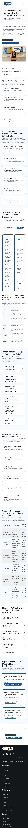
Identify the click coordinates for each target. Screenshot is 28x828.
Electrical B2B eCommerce (16, 66)
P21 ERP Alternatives (17, 71)
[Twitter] (7, 754)
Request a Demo (8, 40)
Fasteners (5, 802)
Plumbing (5, 797)
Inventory (5, 770)
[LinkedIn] (4, 754)
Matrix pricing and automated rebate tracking (12, 170)
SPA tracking (9, 478)
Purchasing (6, 778)
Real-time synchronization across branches (12, 200)
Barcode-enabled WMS (8, 160)
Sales (4, 775)
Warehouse (6, 773)
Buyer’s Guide (6, 818)
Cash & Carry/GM (7, 808)
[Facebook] (13, 754)
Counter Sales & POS (6, 66)
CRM (4, 786)
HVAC (4, 799)
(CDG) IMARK (17, 79)
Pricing (20, 734)
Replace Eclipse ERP (6, 74)
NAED (13, 79)
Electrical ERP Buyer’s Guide (10, 43)
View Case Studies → (10, 717)
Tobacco (5, 805)
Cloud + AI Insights (5, 68)
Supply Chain (6, 783)
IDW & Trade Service (14, 68)
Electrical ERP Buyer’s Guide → (12, 684)
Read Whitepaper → (10, 702)
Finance (5, 781)
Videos (4, 821)
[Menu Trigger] (24, 3)
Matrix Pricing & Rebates (7, 71)
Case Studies (6, 824)
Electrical (5, 794)
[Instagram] (11, 754)
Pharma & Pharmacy (8, 810)
